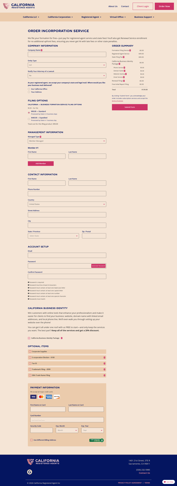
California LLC (30, 17)
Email (30, 251)
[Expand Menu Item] (38, 17)
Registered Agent (90, 17)
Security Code (35, 426)
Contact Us (144, 473)
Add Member (41, 163)
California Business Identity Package (45, 338)
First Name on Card (37, 405)
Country (31, 200)
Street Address (33, 210)
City (29, 221)
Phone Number (34, 189)
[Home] (19, 6)
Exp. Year (84, 426)
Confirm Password (35, 272)
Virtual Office (117, 17)
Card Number (35, 415)
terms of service (117, 101)
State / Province (34, 231)
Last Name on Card (76, 405)
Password (32, 261)
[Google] (29, 472)
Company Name (34, 50)
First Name (32, 152)
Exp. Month (60, 426)
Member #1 (33, 148)
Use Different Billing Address (45, 440)
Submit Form (130, 107)
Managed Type (33, 137)
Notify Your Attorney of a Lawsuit (41, 71)
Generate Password (98, 266)
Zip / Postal (86, 231)
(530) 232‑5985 (143, 469)
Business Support (143, 17)
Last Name (73, 152)
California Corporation (59, 17)
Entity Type (32, 61)
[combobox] (67, 65)
